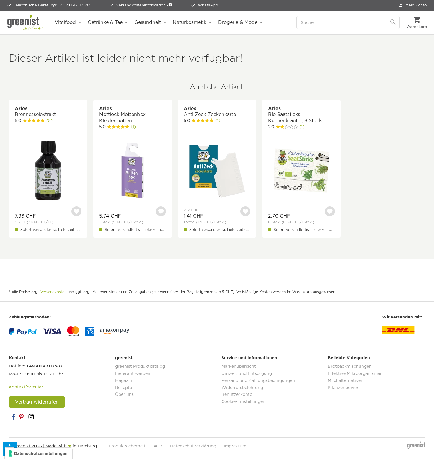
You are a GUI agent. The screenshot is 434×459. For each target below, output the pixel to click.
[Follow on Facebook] (13, 416)
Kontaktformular (26, 387)
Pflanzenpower (343, 387)
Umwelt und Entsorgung (246, 373)
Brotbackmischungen (350, 366)
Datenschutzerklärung (193, 446)
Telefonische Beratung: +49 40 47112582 (52, 5)
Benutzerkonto (236, 394)
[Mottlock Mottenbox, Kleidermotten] (132, 171)
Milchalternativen (345, 380)
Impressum (235, 446)
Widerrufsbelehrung (242, 387)
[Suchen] (393, 22)
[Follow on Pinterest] (22, 416)
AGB (157, 446)
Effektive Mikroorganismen (355, 373)
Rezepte (123, 387)
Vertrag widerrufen (37, 402)
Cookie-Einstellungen (243, 401)
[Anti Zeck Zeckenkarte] (217, 171)
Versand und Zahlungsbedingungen (258, 380)
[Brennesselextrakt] (48, 171)
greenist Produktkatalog (140, 366)
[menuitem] (412, 5)
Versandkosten (53, 292)
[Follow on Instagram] (31, 416)
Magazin (123, 380)
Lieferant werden (132, 373)
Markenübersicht (238, 366)
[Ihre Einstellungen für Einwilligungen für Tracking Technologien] (38, 453)
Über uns (124, 394)
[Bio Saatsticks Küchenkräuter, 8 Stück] (301, 171)
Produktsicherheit (127, 446)
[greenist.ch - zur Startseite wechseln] (25, 22)
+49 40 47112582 (44, 366)
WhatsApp (208, 5)
